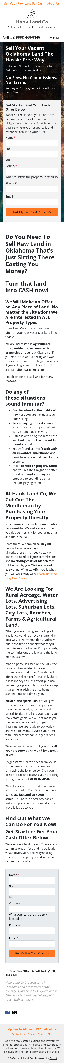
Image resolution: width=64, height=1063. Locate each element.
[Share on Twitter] (14, 1012)
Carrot (53, 1058)
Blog (50, 1034)
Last (8, 159)
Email (10, 196)
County (11, 166)
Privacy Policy (36, 1034)
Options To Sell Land (20, 1029)
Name (10, 137)
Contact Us (18, 1034)
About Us (53, 4)
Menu (54, 37)
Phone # (11, 183)
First (8, 148)
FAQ (38, 1029)
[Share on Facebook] (7, 1012)
